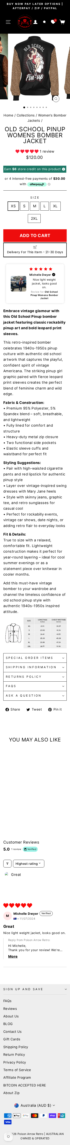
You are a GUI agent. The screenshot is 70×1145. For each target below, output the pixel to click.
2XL (34, 218)
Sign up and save (23, 989)
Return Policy (14, 1055)
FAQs (11, 686)
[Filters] (7, 864)
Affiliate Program (17, 1077)
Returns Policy (24, 676)
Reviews (10, 1009)
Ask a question (24, 695)
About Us (11, 1016)
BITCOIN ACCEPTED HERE (24, 1085)
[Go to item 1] (14, 882)
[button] (28, 151)
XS (13, 206)
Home (8, 115)
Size (35, 197)
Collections (26, 115)
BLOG (8, 1024)
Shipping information (31, 667)
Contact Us (12, 1032)
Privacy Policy (14, 1062)
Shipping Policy (15, 1047)
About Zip (11, 1093)
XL (55, 206)
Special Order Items (29, 658)
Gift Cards (11, 1039)
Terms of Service (17, 1070)
